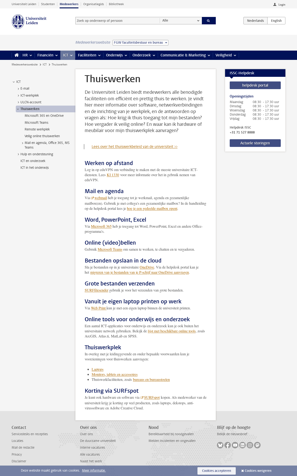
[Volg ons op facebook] (227, 445)
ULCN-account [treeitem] (30, 102)
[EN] (276, 20)
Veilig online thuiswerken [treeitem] (42, 136)
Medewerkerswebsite (25, 64)
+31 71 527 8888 (242, 132)
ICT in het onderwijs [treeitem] (34, 167)
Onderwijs (114, 55)
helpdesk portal (255, 85)
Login (281, 4)
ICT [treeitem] (18, 82)
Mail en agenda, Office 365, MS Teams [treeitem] (47, 145)
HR (25, 55)
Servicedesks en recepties (30, 434)
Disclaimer (19, 461)
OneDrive (147, 267)
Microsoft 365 (101, 226)
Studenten (48, 4)
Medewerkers (69, 4)
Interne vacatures (92, 447)
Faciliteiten (87, 55)
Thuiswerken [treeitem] (29, 109)
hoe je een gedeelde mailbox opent (152, 208)
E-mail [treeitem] (24, 88)
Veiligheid (224, 55)
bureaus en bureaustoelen (151, 379)
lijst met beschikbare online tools (172, 330)
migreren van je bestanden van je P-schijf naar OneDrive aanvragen (139, 272)
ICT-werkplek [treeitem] (29, 95)
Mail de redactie (23, 447)
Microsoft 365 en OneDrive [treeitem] (44, 115)
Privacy (17, 454)
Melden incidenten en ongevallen (172, 441)
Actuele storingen (255, 143)
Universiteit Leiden (24, 4)
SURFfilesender (96, 290)
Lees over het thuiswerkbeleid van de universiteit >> (135, 146)
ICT (65, 55)
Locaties (17, 441)
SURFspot (152, 397)
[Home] (16, 55)
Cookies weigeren (258, 471)
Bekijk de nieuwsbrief (232, 434)
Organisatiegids (93, 4)
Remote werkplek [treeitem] (37, 129)
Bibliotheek (116, 4)
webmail (100, 197)
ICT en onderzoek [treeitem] (32, 161)
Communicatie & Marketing (183, 55)
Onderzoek (141, 55)
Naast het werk (91, 461)
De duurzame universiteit (98, 441)
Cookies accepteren (216, 471)
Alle (165, 20)
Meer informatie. (94, 470)
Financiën (45, 55)
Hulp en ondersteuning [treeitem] (36, 154)
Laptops (97, 369)
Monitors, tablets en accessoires (115, 374)
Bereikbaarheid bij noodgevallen (171, 434)
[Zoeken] (209, 20)
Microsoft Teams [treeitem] (36, 122)
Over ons (86, 434)
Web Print (99, 307)
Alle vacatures (90, 454)
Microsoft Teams (110, 249)
